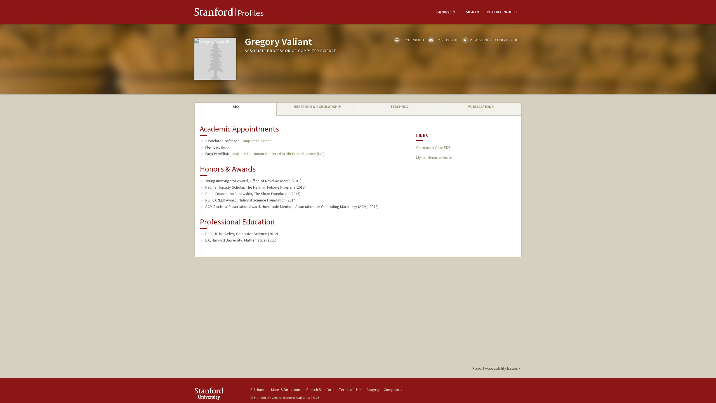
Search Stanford (320, 389)
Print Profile (413, 39)
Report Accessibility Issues (495, 368)
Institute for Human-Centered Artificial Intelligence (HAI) (278, 153)
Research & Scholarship (317, 106)
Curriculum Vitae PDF (433, 147)
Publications (481, 106)
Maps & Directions (286, 389)
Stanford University (218, 393)
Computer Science (256, 140)
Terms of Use (350, 389)
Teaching (399, 106)
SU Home (257, 389)
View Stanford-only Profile (494, 39)
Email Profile (447, 39)
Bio (235, 106)
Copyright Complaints (384, 389)
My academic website (434, 157)
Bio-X (225, 147)
